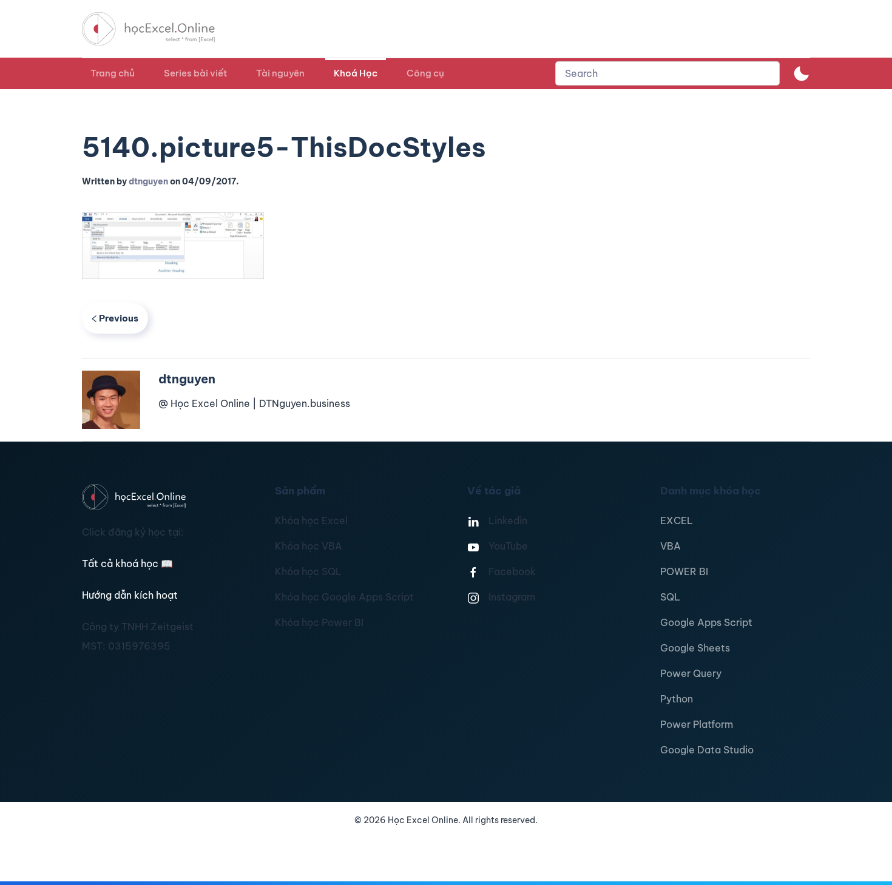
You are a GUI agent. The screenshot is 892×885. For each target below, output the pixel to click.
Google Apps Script (706, 622)
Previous (118, 318)
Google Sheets (695, 648)
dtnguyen (148, 181)
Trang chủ (112, 73)
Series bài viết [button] (195, 73)
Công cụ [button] (425, 73)
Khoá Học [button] (355, 73)
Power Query (690, 673)
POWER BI (684, 571)
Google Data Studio (707, 750)
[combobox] (667, 73)
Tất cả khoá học (127, 563)
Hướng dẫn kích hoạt (130, 595)
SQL (670, 597)
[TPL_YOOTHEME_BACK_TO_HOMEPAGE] (159, 28)
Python (676, 699)
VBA (670, 546)
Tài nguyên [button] (280, 73)
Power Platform (696, 724)
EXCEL (676, 520)
